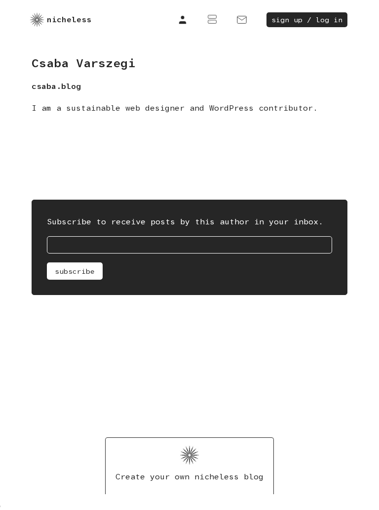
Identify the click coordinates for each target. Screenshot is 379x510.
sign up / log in (306, 19)
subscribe (75, 271)
